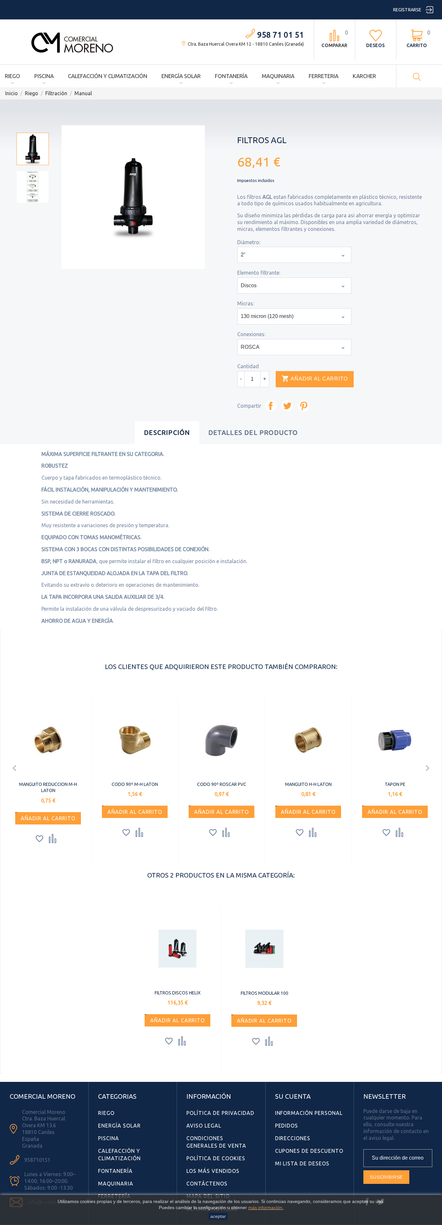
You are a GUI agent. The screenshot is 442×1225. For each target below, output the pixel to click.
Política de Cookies (215, 1158)
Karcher (364, 76)
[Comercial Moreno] (72, 41)
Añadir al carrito (315, 378)
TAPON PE (395, 784)
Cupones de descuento (309, 1151)
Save (303, 406)
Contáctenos (206, 1183)
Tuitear (287, 406)
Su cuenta (293, 1096)
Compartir (270, 406)
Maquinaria (278, 76)
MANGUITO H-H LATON (308, 784)
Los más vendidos (212, 1171)
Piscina (44, 76)
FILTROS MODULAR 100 (264, 993)
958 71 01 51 (280, 34)
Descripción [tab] (167, 432)
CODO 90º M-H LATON (135, 784)
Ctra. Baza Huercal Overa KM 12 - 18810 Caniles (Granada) (246, 44)
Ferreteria (323, 76)
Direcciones (293, 1138)
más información (265, 1207)
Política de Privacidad (220, 1113)
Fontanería (231, 76)
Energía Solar (181, 76)
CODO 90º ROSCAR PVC (221, 784)
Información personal (309, 1113)
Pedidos (286, 1126)
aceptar (218, 1216)
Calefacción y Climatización (107, 76)
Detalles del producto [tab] (253, 432)
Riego (12, 76)
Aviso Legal (203, 1126)
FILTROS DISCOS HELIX (178, 992)
